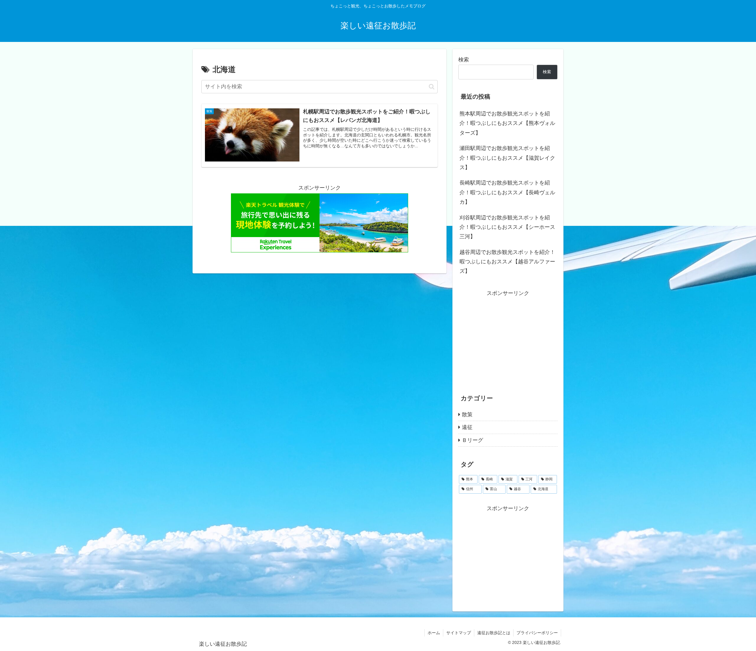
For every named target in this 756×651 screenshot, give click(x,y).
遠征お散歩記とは (493, 632)
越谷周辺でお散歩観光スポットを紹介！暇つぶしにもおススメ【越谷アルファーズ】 (507, 261)
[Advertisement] (508, 339)
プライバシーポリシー (537, 632)
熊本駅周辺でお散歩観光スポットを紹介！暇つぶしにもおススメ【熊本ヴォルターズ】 (507, 123)
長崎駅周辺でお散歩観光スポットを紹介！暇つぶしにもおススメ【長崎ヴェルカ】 (507, 192)
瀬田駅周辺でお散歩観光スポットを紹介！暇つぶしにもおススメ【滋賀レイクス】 (507, 157)
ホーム (434, 632)
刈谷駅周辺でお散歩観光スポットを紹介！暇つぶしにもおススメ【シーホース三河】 (507, 227)
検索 (463, 60)
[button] (431, 86)
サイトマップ (458, 632)
